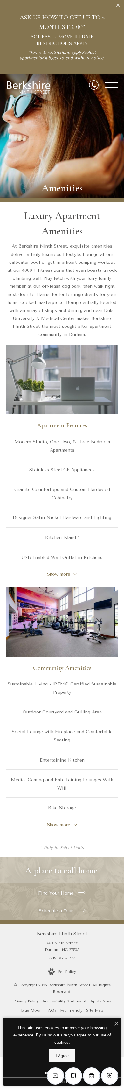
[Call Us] (94, 85)
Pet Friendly (71, 1010)
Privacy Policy (25, 1001)
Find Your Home (56, 893)
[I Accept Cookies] (116, 1024)
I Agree (62, 1055)
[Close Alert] (118, 7)
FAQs (50, 1010)
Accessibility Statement (64, 1001)
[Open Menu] (111, 85)
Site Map (94, 1010)
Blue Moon (31, 1010)
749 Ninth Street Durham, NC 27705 (62, 946)
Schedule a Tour (56, 911)
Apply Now (100, 1001)
